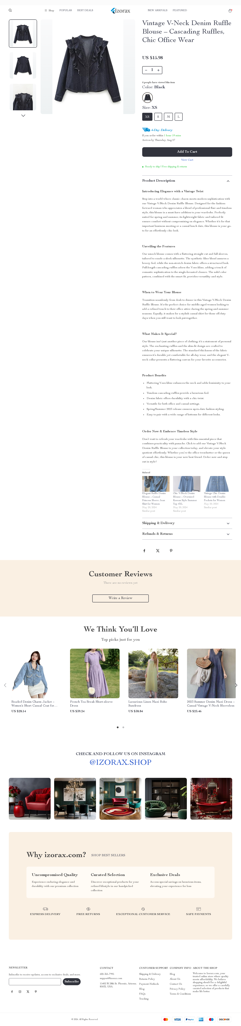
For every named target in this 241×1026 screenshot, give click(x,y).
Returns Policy (147, 979)
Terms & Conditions (180, 994)
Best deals (85, 10)
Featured (180, 10)
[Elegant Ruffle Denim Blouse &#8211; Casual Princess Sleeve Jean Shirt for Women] (156, 484)
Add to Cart (187, 152)
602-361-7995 (107, 974)
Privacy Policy (177, 989)
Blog (141, 989)
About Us (175, 979)
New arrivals (157, 10)
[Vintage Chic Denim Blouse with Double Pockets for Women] (217, 484)
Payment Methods (149, 984)
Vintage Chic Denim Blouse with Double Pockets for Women (214, 497)
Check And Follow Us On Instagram (120, 754)
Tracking (144, 999)
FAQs (142, 994)
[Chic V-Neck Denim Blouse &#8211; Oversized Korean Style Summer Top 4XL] (186, 484)
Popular (65, 10)
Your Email (18, 981)
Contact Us (176, 984)
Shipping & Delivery (150, 974)
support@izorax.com (111, 978)
